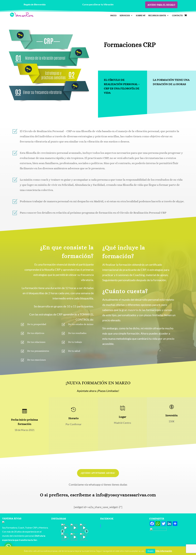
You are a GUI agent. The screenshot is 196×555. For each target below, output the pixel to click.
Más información (164, 551)
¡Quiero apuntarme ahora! (98, 473)
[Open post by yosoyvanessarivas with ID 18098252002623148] (84, 537)
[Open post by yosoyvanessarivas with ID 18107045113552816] (65, 528)
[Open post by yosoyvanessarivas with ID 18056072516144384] (84, 528)
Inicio (113, 15)
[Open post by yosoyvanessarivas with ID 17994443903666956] (65, 537)
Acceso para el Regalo (161, 4)
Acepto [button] (150, 551)
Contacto (177, 15)
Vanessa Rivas (110, 526)
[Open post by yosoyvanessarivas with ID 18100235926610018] (74, 528)
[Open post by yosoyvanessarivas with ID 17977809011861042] (74, 537)
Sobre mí (140, 15)
